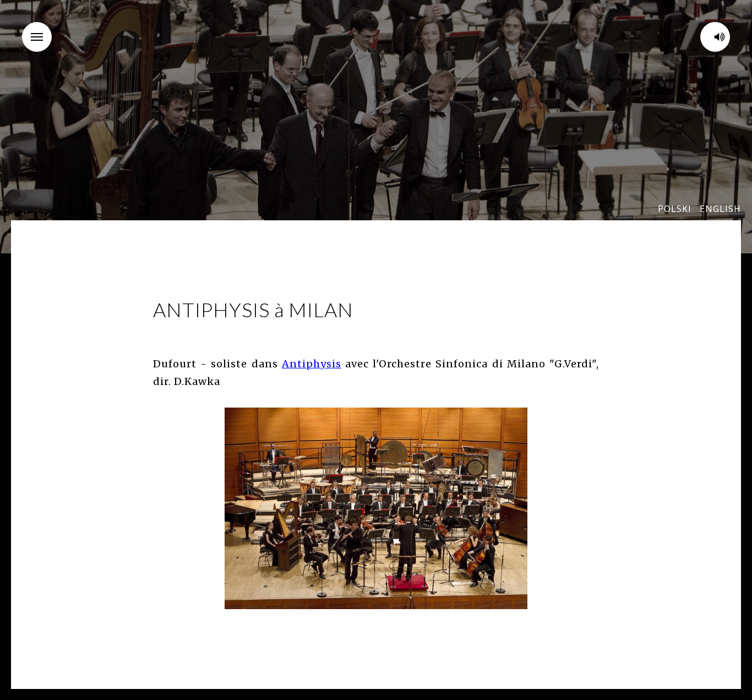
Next (541, 508)
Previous (211, 508)
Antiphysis (311, 363)
